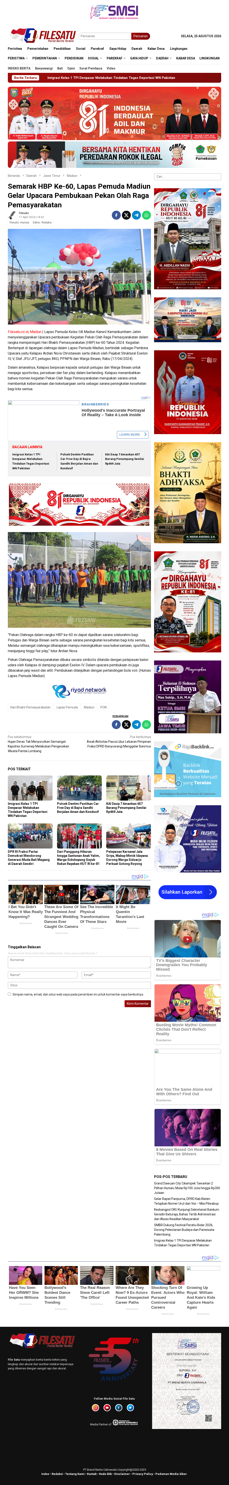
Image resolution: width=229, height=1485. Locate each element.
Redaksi (57, 1474)
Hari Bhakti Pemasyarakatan (30, 707)
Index (45, 1474)
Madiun (89, 707)
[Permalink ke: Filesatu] (12, 215)
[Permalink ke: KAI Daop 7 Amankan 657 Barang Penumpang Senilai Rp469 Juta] (128, 788)
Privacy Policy (142, 1474)
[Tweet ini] (126, 215)
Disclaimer (122, 1474)
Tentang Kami (75, 1474)
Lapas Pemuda (67, 707)
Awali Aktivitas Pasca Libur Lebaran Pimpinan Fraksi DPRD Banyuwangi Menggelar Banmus (119, 741)
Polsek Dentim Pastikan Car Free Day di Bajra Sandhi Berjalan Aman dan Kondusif (78, 808)
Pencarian (141, 36)
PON (103, 707)
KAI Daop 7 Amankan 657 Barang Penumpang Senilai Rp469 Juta (124, 459)
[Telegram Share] (136, 215)
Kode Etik (105, 1474)
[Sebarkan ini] (116, 215)
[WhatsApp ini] (146, 215)
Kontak (92, 1474)
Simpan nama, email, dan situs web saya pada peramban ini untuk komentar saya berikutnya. (78, 994)
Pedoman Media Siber (171, 1474)
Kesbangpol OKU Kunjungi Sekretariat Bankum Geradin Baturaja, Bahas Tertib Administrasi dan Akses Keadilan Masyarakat (186, 1214)
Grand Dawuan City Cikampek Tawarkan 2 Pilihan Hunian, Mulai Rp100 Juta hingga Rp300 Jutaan (187, 1188)
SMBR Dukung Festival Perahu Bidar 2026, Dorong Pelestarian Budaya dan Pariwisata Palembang (184, 1229)
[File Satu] (43, 36)
